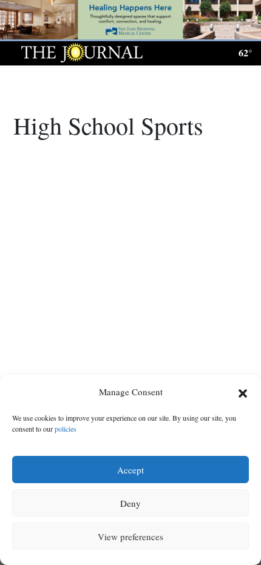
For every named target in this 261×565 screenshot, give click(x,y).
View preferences (130, 536)
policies (65, 428)
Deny (130, 503)
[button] (243, 392)
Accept (130, 470)
